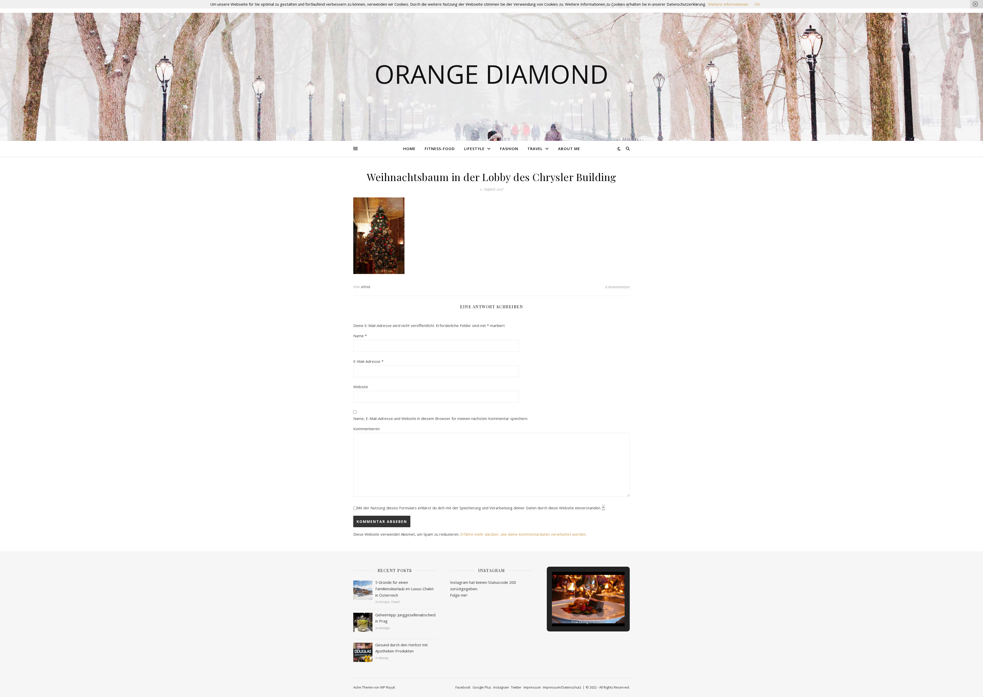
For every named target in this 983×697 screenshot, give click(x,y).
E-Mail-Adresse (368, 361)
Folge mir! (458, 595)
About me (569, 148)
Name (360, 335)
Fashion (509, 148)
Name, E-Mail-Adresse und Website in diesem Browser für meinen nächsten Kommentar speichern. (440, 418)
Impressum (532, 687)
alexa (365, 286)
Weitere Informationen (728, 4)
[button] (576, 612)
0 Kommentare (617, 286)
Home (409, 148)
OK (757, 4)
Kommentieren (366, 428)
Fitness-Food (440, 148)
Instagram (501, 687)
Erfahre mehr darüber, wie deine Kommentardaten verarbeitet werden (523, 534)
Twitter (516, 687)
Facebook (463, 687)
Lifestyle (474, 148)
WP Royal (387, 687)
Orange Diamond (491, 74)
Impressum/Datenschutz (562, 687)
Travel (535, 148)
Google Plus (482, 687)
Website (360, 386)
